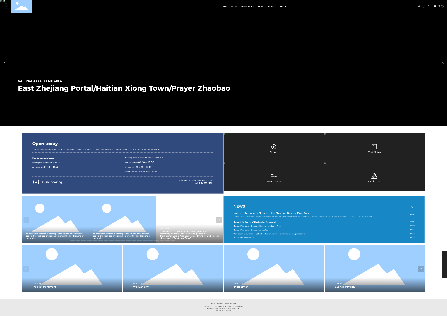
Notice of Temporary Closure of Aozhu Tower (252, 230)
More (412, 207)
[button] (443, 63)
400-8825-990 (204, 183)
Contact (220, 303)
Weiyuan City (141, 286)
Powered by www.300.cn (227, 308)
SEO (238, 308)
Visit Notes (374, 152)
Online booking (51, 182)
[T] (444, 258)
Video (273, 152)
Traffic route (274, 181)
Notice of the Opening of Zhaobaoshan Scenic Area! (255, 222)
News (227, 303)
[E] (444, 264)
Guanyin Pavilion (345, 286)
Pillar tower (241, 286)
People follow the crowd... (244, 238)
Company (233, 303)
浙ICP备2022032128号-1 (223, 310)
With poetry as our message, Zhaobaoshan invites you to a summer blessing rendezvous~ (270, 234)
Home (213, 303)
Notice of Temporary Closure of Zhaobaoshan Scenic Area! (257, 226)
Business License (212, 308)
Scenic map (374, 181)
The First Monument (44, 286)
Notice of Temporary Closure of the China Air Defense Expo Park (271, 213)
